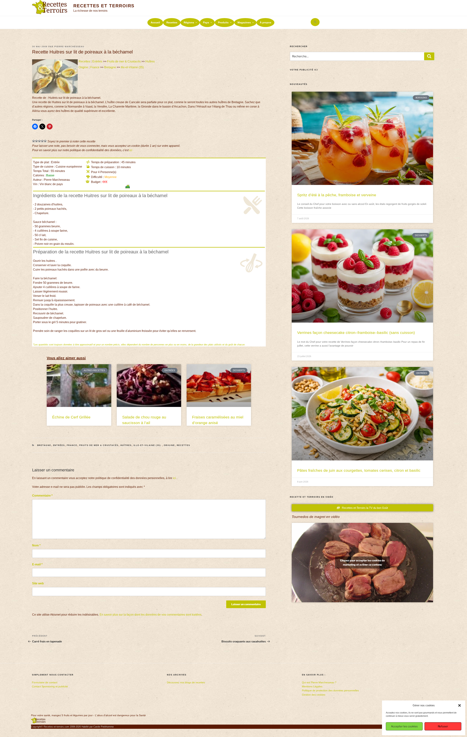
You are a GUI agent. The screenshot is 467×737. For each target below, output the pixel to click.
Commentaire (42, 495)
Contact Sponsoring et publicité (50, 686)
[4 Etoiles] (42, 140)
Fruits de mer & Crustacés (124, 61)
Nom (36, 545)
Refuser (443, 726)
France (94, 67)
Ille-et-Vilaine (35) (132, 67)
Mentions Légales (312, 686)
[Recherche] (429, 56)
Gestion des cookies (313, 694)
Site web (38, 583)
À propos (265, 22)
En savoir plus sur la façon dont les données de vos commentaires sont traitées (150, 614)
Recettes (171, 22)
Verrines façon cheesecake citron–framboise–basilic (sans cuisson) (356, 332)
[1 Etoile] (33, 140)
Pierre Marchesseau (69, 46)
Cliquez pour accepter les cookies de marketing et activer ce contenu (362, 562)
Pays (206, 22)
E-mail (37, 564)
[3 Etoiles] (39, 140)
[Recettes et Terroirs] (38, 722)
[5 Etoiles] (45, 140)
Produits (223, 22)
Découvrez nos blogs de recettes (186, 682)
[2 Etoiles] (36, 140)
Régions (189, 22)
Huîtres (150, 61)
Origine (83, 67)
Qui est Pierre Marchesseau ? (319, 682)
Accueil (155, 22)
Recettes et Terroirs (103, 5)
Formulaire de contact (44, 682)
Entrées (97, 61)
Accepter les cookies (404, 726)
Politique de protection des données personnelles (330, 690)
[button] (459, 705)
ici (130, 150)
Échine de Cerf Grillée (71, 417)
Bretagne (110, 67)
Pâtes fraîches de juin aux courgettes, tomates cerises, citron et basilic (358, 470)
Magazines (244, 22)
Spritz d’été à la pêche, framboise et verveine (336, 195)
